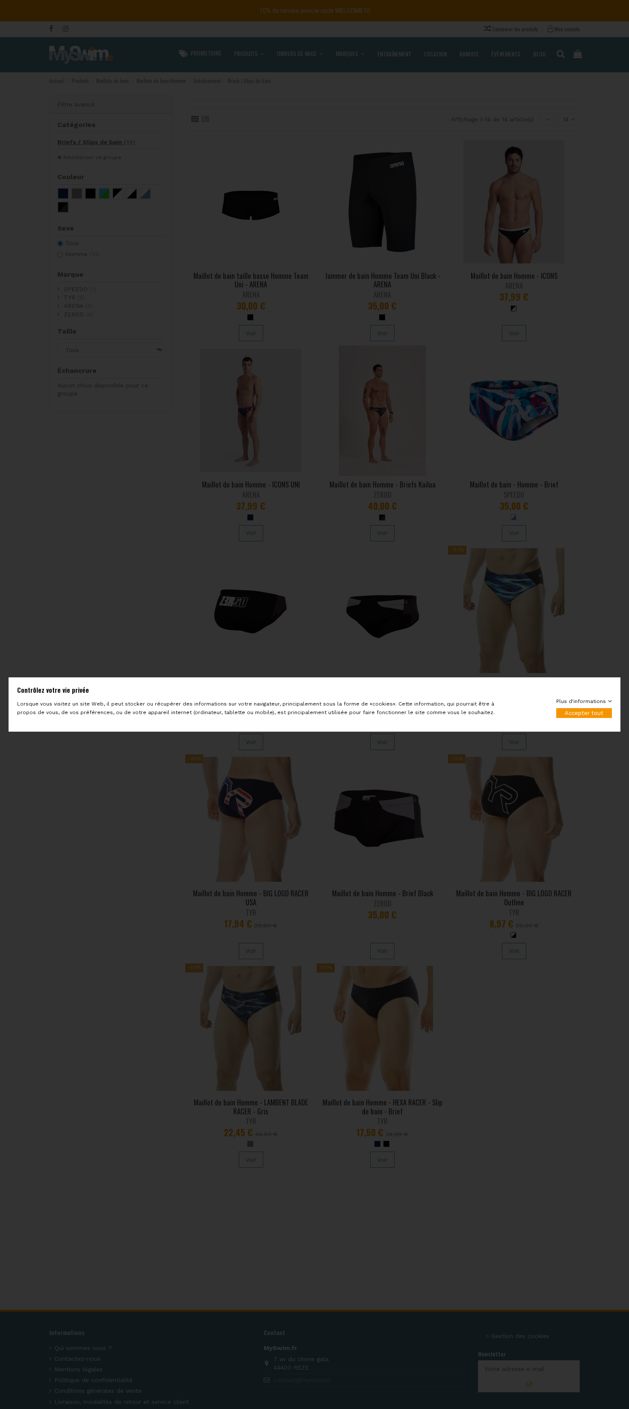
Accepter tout (584, 713)
